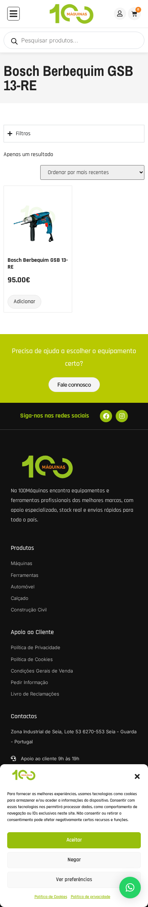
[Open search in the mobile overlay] (74, 40)
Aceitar (74, 840)
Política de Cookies (50, 896)
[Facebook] (106, 416)
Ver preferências (74, 879)
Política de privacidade (90, 896)
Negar (74, 859)
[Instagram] (122, 416)
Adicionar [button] (24, 301)
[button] (137, 776)
